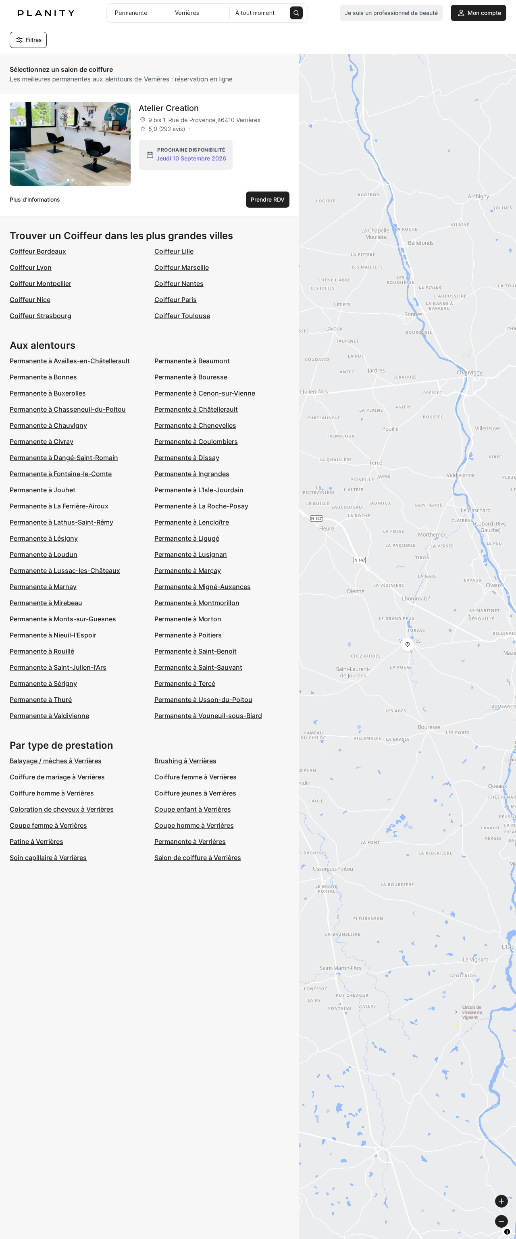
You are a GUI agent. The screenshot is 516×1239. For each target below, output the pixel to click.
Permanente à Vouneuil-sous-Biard (208, 716)
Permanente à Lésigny (44, 538)
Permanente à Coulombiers (196, 441)
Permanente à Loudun (43, 554)
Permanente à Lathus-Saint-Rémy (61, 522)
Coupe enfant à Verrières (192, 809)
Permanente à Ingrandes (191, 474)
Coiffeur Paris (175, 300)
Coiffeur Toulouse (182, 316)
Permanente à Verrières (190, 841)
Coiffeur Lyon (31, 267)
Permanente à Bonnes (43, 377)
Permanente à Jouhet (42, 490)
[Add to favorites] (121, 112)
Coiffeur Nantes (179, 283)
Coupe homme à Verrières (194, 825)
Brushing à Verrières (185, 761)
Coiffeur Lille (174, 251)
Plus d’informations (35, 199)
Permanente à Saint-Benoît (195, 651)
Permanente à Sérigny (43, 683)
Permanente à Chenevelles (195, 425)
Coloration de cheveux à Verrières (62, 809)
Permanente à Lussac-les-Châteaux (65, 570)
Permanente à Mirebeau (46, 603)
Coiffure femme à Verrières (195, 777)
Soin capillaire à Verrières (48, 858)
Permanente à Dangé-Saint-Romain (64, 458)
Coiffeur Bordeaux (38, 251)
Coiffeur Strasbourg (40, 316)
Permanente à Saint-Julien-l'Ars (58, 667)
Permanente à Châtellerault (196, 409)
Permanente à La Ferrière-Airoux (59, 506)
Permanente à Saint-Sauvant (198, 667)
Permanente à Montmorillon (196, 603)
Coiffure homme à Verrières (52, 793)
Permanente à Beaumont (192, 361)
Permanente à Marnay (43, 587)
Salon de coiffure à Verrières (197, 858)
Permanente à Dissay (186, 458)
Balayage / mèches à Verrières (56, 761)
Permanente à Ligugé (186, 538)
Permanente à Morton (187, 619)
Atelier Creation (169, 108)
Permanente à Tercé (184, 683)
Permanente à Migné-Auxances (202, 587)
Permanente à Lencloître (191, 522)
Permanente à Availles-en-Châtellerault (70, 361)
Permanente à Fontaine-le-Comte (61, 474)
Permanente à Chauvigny (48, 425)
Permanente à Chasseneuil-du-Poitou (68, 409)
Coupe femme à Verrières (48, 825)
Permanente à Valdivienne (49, 716)
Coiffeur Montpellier (40, 283)
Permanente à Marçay (187, 570)
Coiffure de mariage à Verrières (57, 777)
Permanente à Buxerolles (48, 393)
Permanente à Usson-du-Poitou (203, 700)
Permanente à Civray (41, 441)
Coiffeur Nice (30, 300)
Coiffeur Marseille (181, 267)
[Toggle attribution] (507, 1232)
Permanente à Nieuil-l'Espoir (53, 635)
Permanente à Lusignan (190, 554)
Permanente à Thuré (41, 700)
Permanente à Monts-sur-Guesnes (63, 619)
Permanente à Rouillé (42, 651)
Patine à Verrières (36, 841)
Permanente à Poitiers (188, 635)
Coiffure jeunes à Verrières (195, 793)
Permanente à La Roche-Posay (201, 506)
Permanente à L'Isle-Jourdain (198, 490)
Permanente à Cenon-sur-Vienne (204, 393)
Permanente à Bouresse (190, 377)
